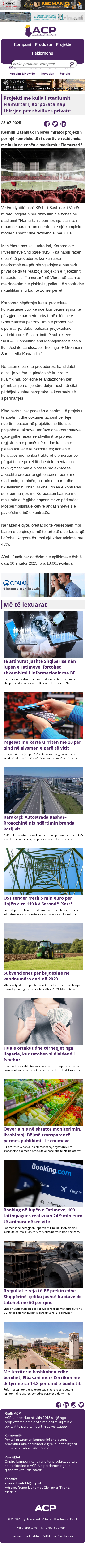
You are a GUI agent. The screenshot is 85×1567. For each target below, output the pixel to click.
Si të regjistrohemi (53, 1527)
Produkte (43, 44)
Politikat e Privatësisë (57, 1536)
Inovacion (47, 73)
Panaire (65, 73)
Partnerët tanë (27, 1527)
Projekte (63, 44)
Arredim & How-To (22, 73)
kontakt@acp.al (28, 1483)
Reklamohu (42, 53)
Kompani (22, 44)
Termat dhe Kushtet (26, 1536)
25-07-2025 (11, 123)
